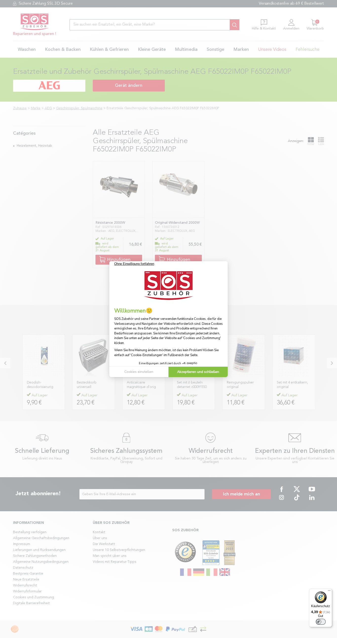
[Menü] (329, 592)
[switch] (321, 622)
